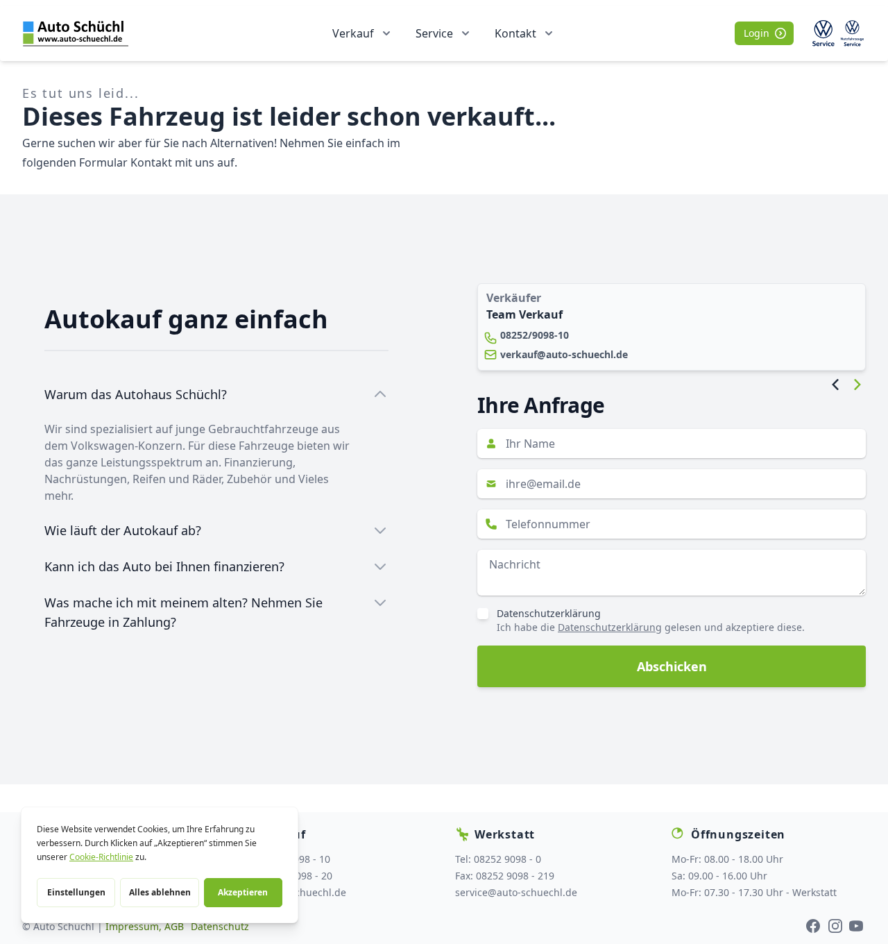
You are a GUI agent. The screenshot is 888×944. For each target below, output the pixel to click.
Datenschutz (220, 926)
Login (756, 33)
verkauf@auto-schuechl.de (564, 354)
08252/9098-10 (534, 335)
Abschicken (672, 666)
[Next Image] (857, 384)
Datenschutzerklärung (549, 613)
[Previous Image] (835, 384)
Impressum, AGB (144, 926)
